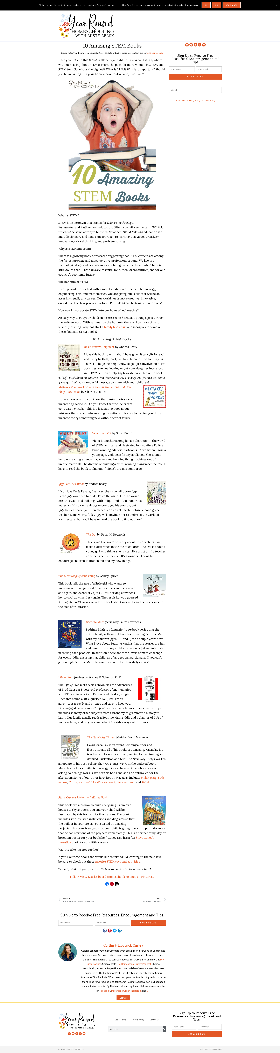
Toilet (145, 782)
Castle (73, 782)
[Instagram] (199, 44)
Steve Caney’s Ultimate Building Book (82, 797)
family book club (115, 327)
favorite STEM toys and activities (117, 861)
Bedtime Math (95, 622)
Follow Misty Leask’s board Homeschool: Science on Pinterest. (112, 876)
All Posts (123, 997)
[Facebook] (187, 44)
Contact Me (154, 1020)
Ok (206, 5)
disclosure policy (155, 53)
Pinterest (116, 990)
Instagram (136, 990)
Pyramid (84, 782)
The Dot (91, 534)
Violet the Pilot (101, 433)
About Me (180, 100)
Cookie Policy (208, 100)
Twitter (126, 990)
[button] (105, 930)
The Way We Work (103, 782)
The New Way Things (101, 737)
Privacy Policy (193, 100)
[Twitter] (204, 44)
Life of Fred (65, 677)
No (216, 5)
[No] (276, 5)
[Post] (117, 885)
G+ (148, 990)
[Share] (107, 885)
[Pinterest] (195, 44)
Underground (125, 782)
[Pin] (112, 885)
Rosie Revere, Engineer (99, 347)
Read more (232, 5)
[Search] (164, 1029)
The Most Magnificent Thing (76, 576)
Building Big (148, 777)
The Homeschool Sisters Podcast (134, 963)
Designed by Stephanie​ (211, 1049)
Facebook (104, 990)
